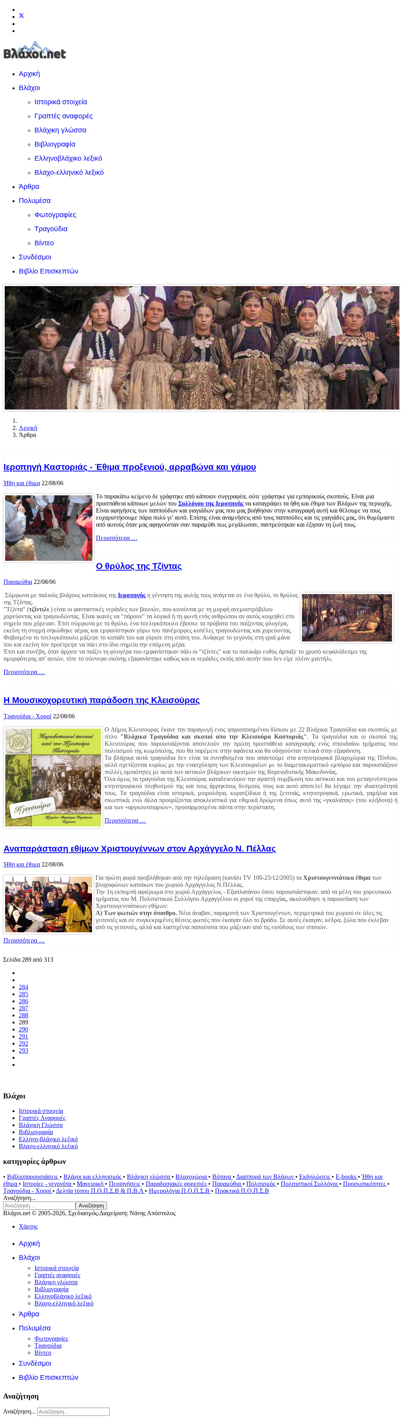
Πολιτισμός (261, 1183)
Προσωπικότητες (365, 1183)
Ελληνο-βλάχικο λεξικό (48, 1139)
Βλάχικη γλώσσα (60, 130)
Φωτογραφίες (55, 215)
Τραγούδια (50, 229)
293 (23, 1050)
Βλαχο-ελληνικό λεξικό (69, 172)
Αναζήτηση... (19, 1197)
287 (23, 1008)
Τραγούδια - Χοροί (27, 716)
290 (23, 1029)
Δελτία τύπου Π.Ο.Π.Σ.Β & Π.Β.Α (100, 1190)
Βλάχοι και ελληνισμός (93, 1176)
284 (23, 987)
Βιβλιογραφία (54, 144)
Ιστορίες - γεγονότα (48, 1183)
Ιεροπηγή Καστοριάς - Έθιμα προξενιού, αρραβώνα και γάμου (130, 467)
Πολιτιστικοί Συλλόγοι (310, 1183)
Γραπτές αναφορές (63, 116)
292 (23, 1043)
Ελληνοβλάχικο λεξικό (68, 158)
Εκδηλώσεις (315, 1176)
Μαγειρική (91, 1183)
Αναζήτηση (91, 1206)
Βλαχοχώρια (191, 1176)
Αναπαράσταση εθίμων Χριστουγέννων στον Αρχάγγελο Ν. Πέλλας (140, 849)
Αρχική (29, 74)
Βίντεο (44, 243)
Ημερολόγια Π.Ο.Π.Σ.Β (180, 1190)
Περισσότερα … (116, 538)
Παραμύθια (18, 581)
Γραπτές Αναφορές (42, 1118)
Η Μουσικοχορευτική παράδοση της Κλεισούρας (102, 700)
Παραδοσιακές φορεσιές (177, 1183)
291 (23, 1036)
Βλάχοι (29, 88)
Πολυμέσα (35, 201)
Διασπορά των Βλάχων (265, 1176)
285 (23, 994)
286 (23, 1001)
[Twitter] (21, 16)
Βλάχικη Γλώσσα (41, 1125)
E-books (347, 1176)
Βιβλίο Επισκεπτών (48, 271)
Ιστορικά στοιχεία (60, 102)
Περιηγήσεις (125, 1183)
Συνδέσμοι (35, 257)
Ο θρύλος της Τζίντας (139, 566)
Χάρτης (28, 1226)
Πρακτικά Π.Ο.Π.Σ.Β (242, 1190)
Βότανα (222, 1176)
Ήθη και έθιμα (22, 483)
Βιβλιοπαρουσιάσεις (33, 1176)
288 (23, 1015)
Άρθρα (29, 186)
